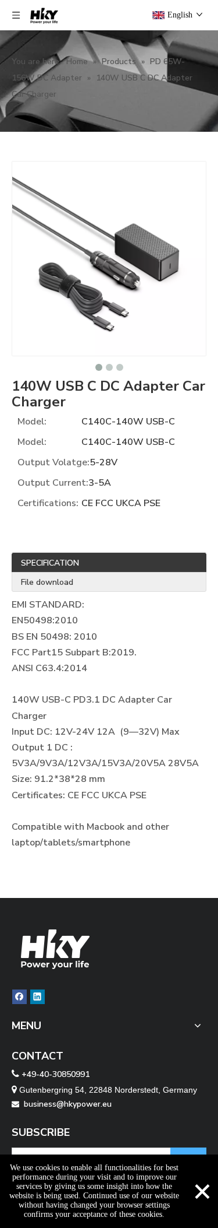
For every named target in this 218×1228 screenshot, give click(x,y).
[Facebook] (19, 997)
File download (47, 582)
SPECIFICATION (50, 563)
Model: (32, 421)
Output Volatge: (53, 462)
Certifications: (47, 503)
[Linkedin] (37, 997)
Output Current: (52, 482)
